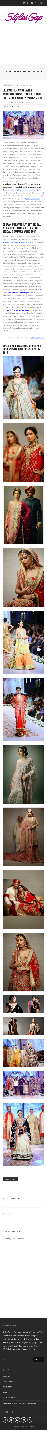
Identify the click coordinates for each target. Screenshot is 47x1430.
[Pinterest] (32, 3)
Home (5, 1392)
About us (6, 1376)
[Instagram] (35, 3)
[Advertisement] (23, 46)
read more (10, 1179)
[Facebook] (20, 3)
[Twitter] (24, 3)
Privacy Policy (9, 1398)
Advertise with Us (10, 1382)
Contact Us (7, 1387)
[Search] (41, 3)
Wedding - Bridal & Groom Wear (19, 86)
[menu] (6, 3)
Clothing (8, 84)
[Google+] (28, 3)
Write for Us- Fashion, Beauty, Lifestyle (19, 1403)
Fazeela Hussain (12, 102)
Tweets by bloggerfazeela (13, 1238)
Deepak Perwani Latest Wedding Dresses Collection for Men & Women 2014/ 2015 (22, 94)
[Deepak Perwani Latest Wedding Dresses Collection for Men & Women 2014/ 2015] (23, 124)
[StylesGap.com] (23, 17)
